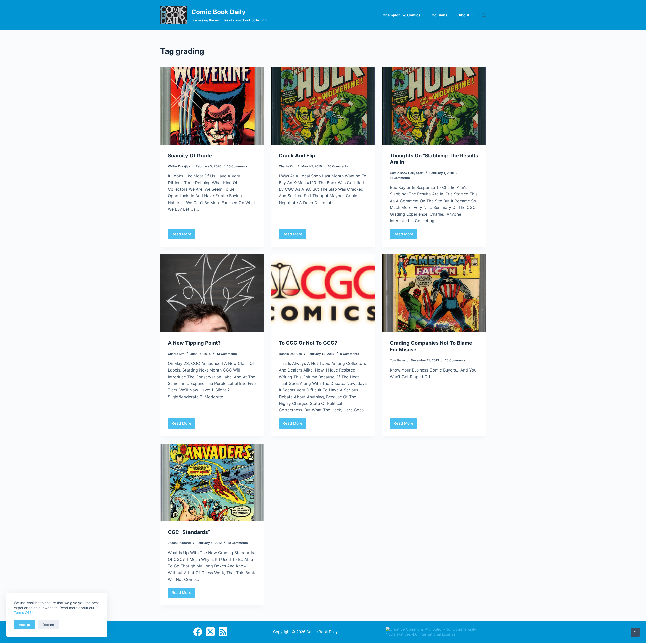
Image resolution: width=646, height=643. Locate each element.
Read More (183, 235)
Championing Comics (401, 15)
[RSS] (223, 631)
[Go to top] (635, 632)
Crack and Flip (297, 156)
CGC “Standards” (189, 532)
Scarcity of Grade (190, 156)
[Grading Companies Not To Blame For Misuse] (434, 293)
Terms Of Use (25, 612)
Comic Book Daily (218, 12)
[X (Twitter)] (210, 631)
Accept (24, 625)
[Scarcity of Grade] (212, 106)
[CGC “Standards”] (212, 483)
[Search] (484, 15)
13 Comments (227, 354)
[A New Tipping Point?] (212, 293)
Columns (439, 15)
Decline (48, 625)
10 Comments (237, 166)
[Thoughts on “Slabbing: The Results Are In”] (434, 106)
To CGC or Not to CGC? (308, 343)
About (464, 15)
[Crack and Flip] (323, 106)
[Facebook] (197, 631)
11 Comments (400, 178)
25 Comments (455, 360)
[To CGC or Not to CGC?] (323, 293)
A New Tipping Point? (194, 343)
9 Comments (349, 354)
